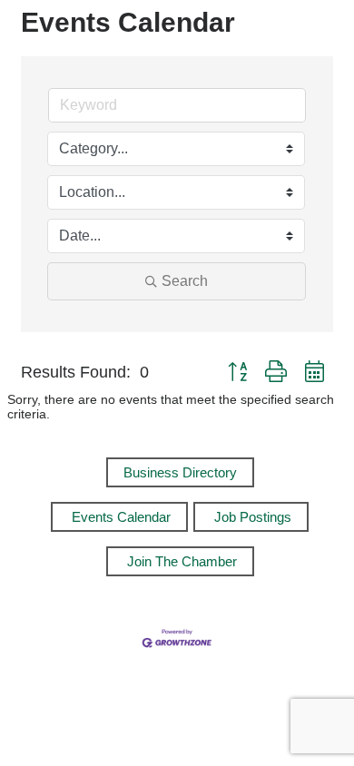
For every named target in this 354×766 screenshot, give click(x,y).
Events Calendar (121, 517)
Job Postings (252, 517)
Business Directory (180, 472)
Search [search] (185, 281)
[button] (237, 372)
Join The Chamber (182, 561)
